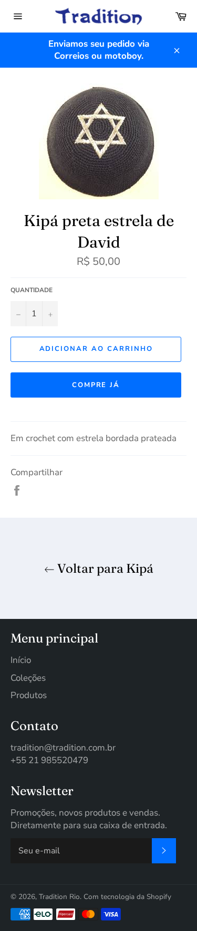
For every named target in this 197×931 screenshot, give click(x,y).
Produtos (29, 695)
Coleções (28, 678)
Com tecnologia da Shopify (127, 897)
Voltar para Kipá (104, 568)
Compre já (96, 385)
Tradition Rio (59, 897)
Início (21, 660)
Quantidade (32, 290)
